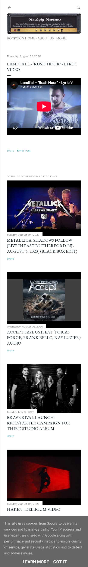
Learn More (36, 561)
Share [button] (10, 150)
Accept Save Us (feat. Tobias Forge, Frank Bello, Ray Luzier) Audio (44, 337)
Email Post (24, 150)
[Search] (78, 7)
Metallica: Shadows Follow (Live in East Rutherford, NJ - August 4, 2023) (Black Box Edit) (42, 245)
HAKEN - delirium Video (33, 509)
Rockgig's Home (21, 38)
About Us (46, 38)
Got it (60, 561)
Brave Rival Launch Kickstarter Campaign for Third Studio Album (38, 423)
